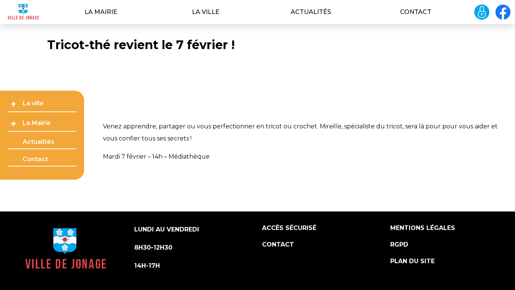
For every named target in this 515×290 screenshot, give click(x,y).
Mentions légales (422, 227)
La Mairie (100, 11)
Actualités (311, 11)
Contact (415, 11)
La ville (205, 11)
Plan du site (412, 261)
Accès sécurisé (289, 227)
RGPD (399, 244)
